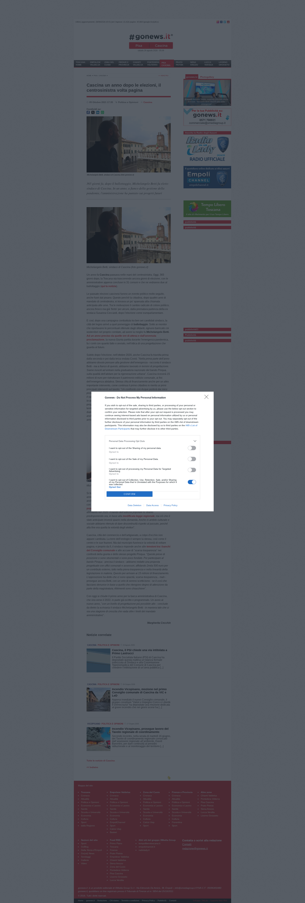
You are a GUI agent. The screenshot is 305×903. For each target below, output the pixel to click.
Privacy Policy (170, 505)
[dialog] (152, 451)
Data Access (152, 505)
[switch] (192, 448)
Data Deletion (134, 505)
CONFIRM (130, 494)
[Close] (207, 398)
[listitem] (152, 441)
